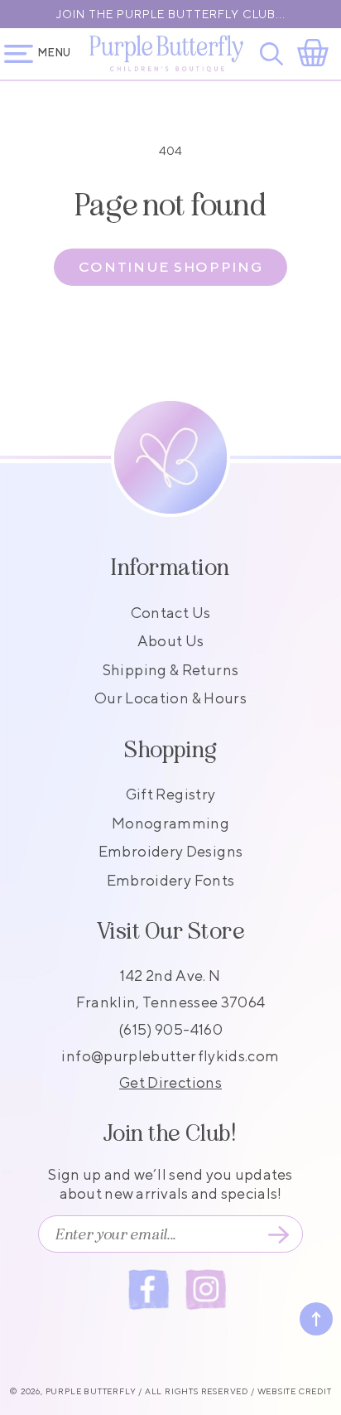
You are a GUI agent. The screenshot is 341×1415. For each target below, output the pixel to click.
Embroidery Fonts (171, 880)
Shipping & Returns (170, 670)
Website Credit (294, 1391)
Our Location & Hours (170, 698)
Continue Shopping (171, 266)
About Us (170, 641)
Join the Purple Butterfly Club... (171, 14)
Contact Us (171, 612)
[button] (274, 54)
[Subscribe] (278, 1234)
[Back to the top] (316, 1318)
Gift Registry (171, 794)
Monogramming (170, 823)
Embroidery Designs (170, 851)
